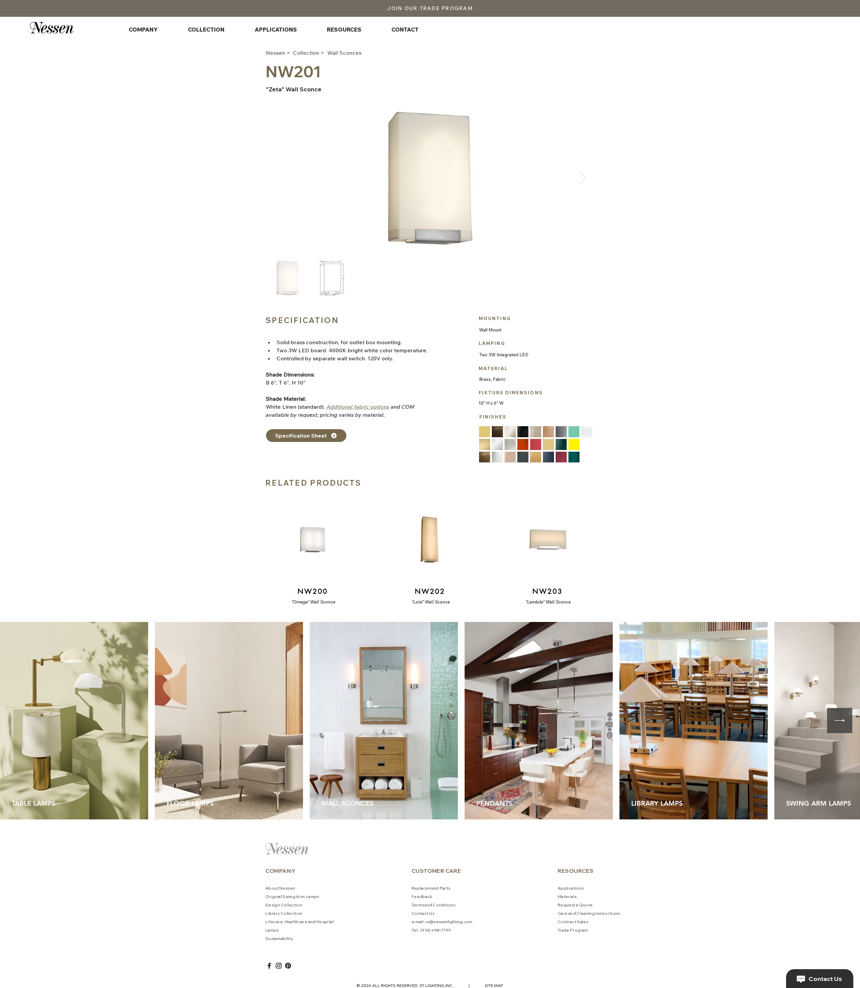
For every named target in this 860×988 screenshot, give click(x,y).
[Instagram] (279, 966)
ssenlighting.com (455, 921)
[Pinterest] (288, 966)
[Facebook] (269, 966)
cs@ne (432, 921)
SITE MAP (494, 985)
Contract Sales (573, 921)
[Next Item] (583, 177)
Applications (571, 888)
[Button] (312, 550)
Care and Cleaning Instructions (589, 913)
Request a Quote (575, 904)
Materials (567, 896)
